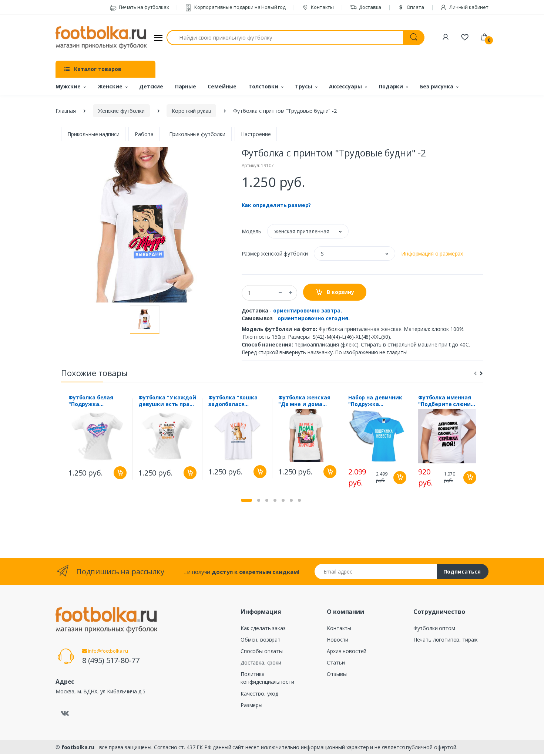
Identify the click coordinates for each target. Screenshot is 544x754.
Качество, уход (259, 693)
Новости (337, 639)
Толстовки (263, 86)
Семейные (222, 86)
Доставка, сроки (261, 662)
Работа (144, 134)
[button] (308, 231)
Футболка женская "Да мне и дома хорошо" (304, 401)
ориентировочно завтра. (307, 310)
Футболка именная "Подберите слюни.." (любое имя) (447, 401)
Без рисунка (436, 86)
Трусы (303, 86)
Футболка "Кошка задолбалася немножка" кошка (233, 401)
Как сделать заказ (263, 628)
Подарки (391, 86)
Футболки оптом (434, 628)
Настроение (256, 134)
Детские (151, 86)
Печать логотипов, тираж (445, 639)
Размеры (251, 705)
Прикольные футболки (197, 134)
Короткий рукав (191, 110)
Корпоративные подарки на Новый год (239, 7)
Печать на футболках (143, 7)
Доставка (370, 7)
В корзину (339, 291)
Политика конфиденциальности (267, 677)
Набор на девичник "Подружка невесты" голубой (375, 401)
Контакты (322, 7)
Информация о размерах (432, 253)
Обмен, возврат (261, 639)
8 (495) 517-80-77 (111, 660)
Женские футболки (121, 110)
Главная (66, 110)
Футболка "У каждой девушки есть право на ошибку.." (167, 401)
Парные (185, 86)
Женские (110, 86)
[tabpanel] (97, 439)
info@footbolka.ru (107, 651)
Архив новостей (346, 651)
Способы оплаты (262, 651)
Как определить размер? (276, 205)
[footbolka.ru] (101, 37)
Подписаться (462, 571)
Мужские (68, 86)
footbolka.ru (77, 747)
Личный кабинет (468, 7)
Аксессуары (345, 86)
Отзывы (336, 673)
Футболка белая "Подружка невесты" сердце (92, 401)
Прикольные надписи (93, 134)
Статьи (336, 662)
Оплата (415, 7)
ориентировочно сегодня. (314, 318)
